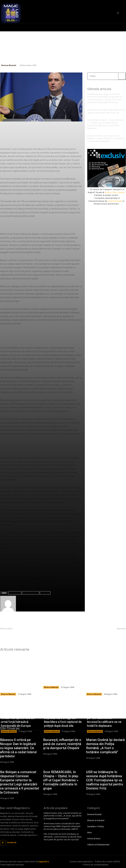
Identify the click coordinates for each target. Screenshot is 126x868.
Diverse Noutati (8, 65)
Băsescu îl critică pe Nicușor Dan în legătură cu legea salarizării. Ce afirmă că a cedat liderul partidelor (106, 138)
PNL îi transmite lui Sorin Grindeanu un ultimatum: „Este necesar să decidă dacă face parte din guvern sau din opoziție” (63, 837)
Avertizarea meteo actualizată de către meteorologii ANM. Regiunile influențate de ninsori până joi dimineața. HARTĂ (62, 826)
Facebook (11, 842)
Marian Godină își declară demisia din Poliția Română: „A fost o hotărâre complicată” (105, 746)
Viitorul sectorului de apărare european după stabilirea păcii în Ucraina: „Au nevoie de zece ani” (96, 634)
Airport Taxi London (115, 192)
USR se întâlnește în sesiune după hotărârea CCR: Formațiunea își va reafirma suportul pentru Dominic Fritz (104, 780)
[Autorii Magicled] (8, 603)
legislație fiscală (30, 593)
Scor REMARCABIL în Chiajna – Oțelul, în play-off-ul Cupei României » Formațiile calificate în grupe (61, 780)
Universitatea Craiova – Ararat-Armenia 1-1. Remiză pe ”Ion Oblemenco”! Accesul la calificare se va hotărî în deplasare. (105, 124)
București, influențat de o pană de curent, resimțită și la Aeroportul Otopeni (62, 744)
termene (45, 593)
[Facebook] (118, 13)
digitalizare (15, 593)
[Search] (122, 76)
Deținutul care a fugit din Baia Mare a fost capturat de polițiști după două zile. (106, 111)
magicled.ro (43, 861)
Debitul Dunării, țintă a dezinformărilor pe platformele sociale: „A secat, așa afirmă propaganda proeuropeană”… (63, 816)
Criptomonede (115, 201)
